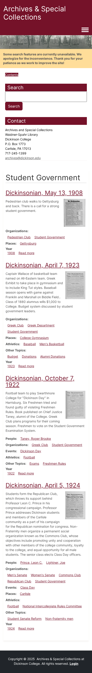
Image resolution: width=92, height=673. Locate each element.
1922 (11, 473)
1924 (11, 628)
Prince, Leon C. (31, 562)
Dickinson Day (30, 451)
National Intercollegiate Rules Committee (52, 606)
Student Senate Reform (24, 618)
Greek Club (15, 325)
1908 (11, 253)
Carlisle (25, 594)
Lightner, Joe (55, 562)
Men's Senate (17, 575)
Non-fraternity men (59, 618)
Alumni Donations (52, 356)
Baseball (29, 344)
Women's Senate (43, 575)
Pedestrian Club (19, 237)
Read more (26, 253)
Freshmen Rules (54, 463)
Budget (12, 356)
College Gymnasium (34, 338)
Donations (29, 356)
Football (29, 457)
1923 (11, 366)
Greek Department (40, 325)
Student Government (49, 237)
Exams (34, 463)
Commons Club (70, 575)
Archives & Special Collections (34, 12)
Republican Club (19, 581)
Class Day (27, 587)
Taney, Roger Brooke (35, 438)
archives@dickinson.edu (23, 158)
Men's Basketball (52, 344)
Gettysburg (28, 243)
